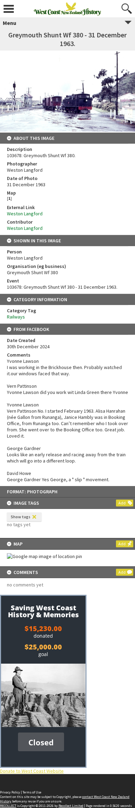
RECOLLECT (8, 805)
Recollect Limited (70, 805)
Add (122, 502)
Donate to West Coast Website (32, 771)
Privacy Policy (10, 792)
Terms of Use (31, 792)
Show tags (20, 516)
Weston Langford (25, 213)
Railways (16, 317)
